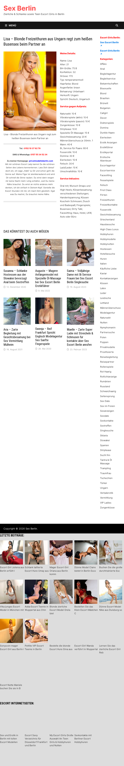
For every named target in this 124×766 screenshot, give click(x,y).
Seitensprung (107, 396)
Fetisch (104, 185)
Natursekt (105, 317)
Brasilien (104, 98)
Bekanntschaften (109, 83)
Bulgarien (105, 108)
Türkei (103, 483)
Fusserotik (105, 209)
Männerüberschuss (110, 307)
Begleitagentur (108, 73)
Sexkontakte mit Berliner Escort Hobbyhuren (83, 738)
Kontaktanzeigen (109, 278)
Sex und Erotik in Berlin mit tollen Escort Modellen (9, 738)
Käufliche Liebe (108, 268)
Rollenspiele (106, 366)
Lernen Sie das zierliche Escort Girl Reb (110, 649)
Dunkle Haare (107, 132)
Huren (103, 258)
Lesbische (105, 298)
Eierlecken (105, 137)
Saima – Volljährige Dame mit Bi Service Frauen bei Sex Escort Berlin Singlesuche (80, 276)
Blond (103, 93)
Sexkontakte (106, 420)
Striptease (105, 450)
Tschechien (106, 478)
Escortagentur (107, 165)
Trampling (105, 468)
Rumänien (105, 381)
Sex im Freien (107, 406)
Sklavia (104, 435)
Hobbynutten (107, 244)
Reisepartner (107, 361)
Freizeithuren (107, 199)
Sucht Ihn (105, 455)
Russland (105, 386)
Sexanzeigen (107, 410)
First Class (105, 190)
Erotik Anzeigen (108, 142)
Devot (103, 117)
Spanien (104, 445)
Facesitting (106, 175)
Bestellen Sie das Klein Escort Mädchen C (86, 610)
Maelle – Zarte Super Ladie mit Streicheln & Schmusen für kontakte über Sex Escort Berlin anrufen (80, 337)
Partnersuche (107, 332)
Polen (103, 337)
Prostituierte (107, 352)
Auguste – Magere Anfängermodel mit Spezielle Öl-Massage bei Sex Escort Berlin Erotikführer (48, 278)
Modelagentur (107, 312)
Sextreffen (105, 425)
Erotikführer (106, 147)
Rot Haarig (105, 371)
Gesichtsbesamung (110, 214)
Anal (102, 68)
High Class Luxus (109, 229)
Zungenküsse (107, 507)
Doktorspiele (107, 122)
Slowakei (105, 440)
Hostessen (106, 249)
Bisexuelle (105, 88)
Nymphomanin (108, 327)
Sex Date (105, 401)
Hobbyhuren (106, 234)
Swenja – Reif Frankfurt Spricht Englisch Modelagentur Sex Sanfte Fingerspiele (48, 336)
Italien (103, 263)
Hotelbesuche (107, 253)
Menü (12, 25)
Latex (103, 288)
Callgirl (104, 113)
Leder (103, 293)
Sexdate (104, 415)
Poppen (104, 342)
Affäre (103, 64)
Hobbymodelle (108, 239)
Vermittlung (106, 497)
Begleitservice (108, 78)
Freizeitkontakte (108, 204)
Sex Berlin (19, 8)
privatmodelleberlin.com (41, 161)
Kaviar (103, 273)
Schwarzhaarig (108, 391)
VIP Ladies (105, 502)
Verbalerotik (106, 492)
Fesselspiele (107, 180)
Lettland (104, 302)
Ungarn (104, 487)
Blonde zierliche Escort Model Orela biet (60, 610)
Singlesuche (106, 430)
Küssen (104, 283)
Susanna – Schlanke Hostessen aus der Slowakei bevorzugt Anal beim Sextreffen (16, 276)
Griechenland (107, 219)
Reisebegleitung (109, 357)
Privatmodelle (107, 347)
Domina (104, 127)
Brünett (104, 103)
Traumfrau (105, 473)
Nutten (103, 322)
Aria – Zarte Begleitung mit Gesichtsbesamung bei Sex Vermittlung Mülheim (16, 337)
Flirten (103, 194)
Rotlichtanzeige (108, 376)
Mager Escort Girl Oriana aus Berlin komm (59, 571)
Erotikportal (106, 152)
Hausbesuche (107, 224)
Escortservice (107, 170)
